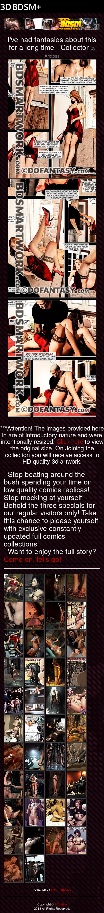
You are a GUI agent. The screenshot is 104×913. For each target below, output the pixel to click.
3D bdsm (60, 904)
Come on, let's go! (32, 559)
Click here (70, 441)
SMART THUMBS (61, 889)
